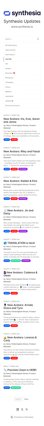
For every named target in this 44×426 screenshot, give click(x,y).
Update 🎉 (9, 101)
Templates (9, 82)
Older (26, 399)
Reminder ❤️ (10, 73)
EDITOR (8, 59)
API (6, 64)
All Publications (11, 45)
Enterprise (9, 78)
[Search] (37, 39)
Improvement (10, 50)
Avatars (8, 68)
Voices (7, 87)
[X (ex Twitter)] (23, 409)
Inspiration (9, 96)
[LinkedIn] (19, 409)
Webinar (8, 92)
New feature (10, 55)
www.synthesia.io (22, 26)
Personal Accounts (12, 105)
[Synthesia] (22, 13)
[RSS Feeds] (27, 409)
